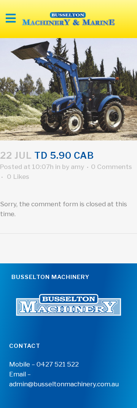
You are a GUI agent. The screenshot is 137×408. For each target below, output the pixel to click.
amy (77, 167)
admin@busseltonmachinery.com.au (64, 384)
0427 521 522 (58, 364)
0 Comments (111, 167)
